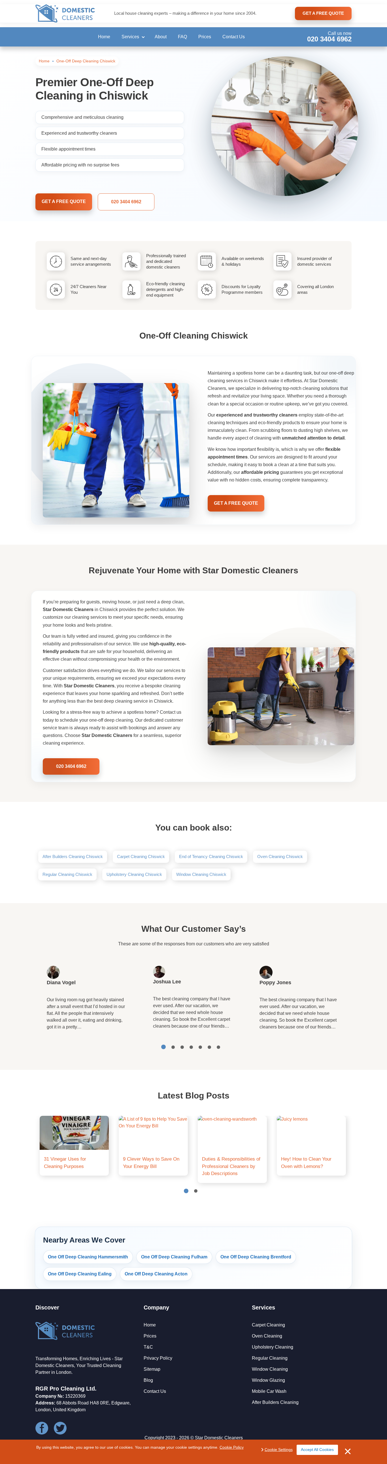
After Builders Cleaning (275, 1402)
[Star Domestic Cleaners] (65, 13)
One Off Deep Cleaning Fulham (174, 1256)
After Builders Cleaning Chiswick (72, 856)
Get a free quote (64, 201)
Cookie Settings (279, 1449)
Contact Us (233, 36)
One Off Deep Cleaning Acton (156, 1273)
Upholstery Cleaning (272, 1347)
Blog (148, 1380)
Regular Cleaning (270, 1358)
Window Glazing (268, 1380)
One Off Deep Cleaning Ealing (80, 1273)
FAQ (182, 36)
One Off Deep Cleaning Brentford (255, 1256)
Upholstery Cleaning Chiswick (134, 874)
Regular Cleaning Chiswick (67, 874)
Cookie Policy (232, 1447)
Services (130, 36)
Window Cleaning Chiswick (201, 874)
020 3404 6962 (329, 39)
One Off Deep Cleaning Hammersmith (88, 1256)
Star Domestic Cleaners (219, 1437)
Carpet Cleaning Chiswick (141, 856)
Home (104, 36)
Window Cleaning (270, 1369)
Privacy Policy (158, 1358)
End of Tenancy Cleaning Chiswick (211, 856)
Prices (204, 36)
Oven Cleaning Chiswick (280, 856)
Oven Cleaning (267, 1336)
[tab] (163, 1047)
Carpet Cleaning (268, 1325)
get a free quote (323, 13)
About (161, 36)
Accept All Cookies (317, 1449)
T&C (148, 1347)
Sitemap (152, 1369)
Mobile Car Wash (269, 1391)
